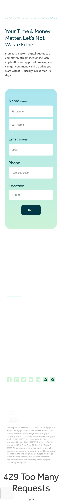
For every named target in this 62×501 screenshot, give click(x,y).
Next (31, 210)
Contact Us (14, 294)
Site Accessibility (17, 336)
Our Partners (14, 318)
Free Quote (13, 324)
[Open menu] (53, 9)
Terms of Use (15, 360)
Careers (12, 330)
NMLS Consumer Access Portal (25, 366)
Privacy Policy (15, 354)
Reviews (12, 312)
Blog (9, 306)
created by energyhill (16, 462)
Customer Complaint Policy (23, 348)
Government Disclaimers (22, 342)
